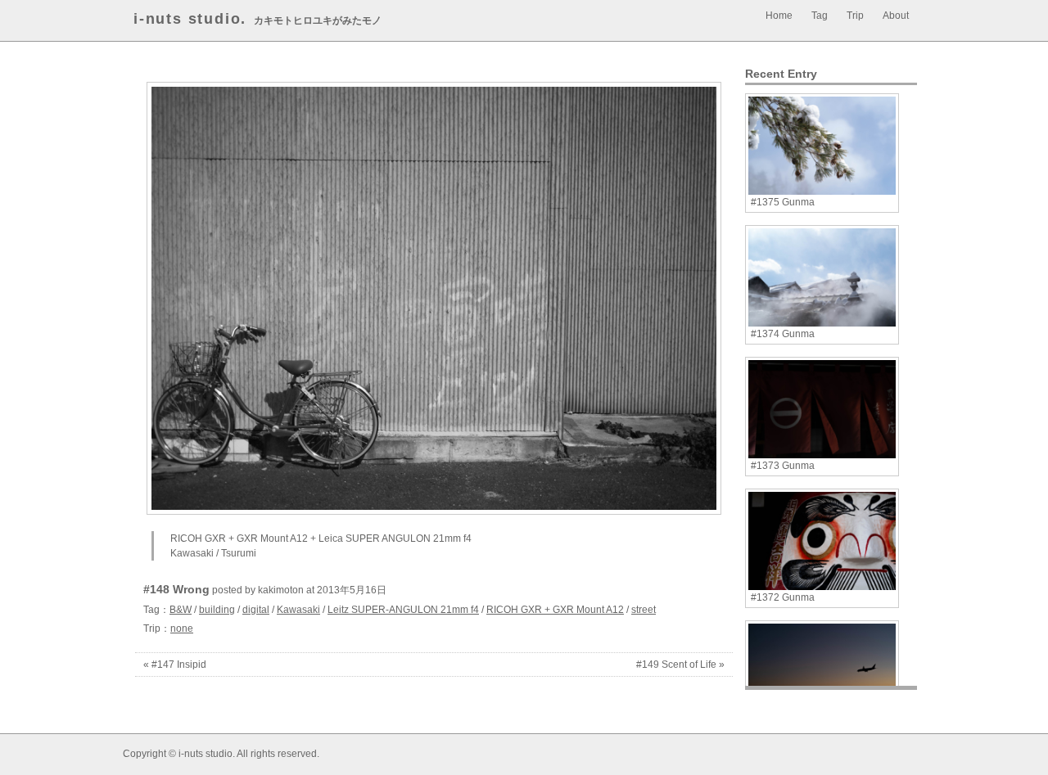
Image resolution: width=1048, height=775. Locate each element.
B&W (180, 609)
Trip (855, 15)
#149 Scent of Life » (680, 664)
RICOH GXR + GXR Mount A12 (555, 609)
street (643, 609)
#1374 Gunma (783, 334)
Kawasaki (298, 609)
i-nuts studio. (189, 19)
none (181, 628)
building (217, 609)
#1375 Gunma (783, 202)
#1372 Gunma (783, 597)
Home (779, 15)
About (896, 15)
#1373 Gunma (783, 465)
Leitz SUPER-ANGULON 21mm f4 (403, 609)
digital (255, 609)
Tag (819, 15)
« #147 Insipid (174, 664)
